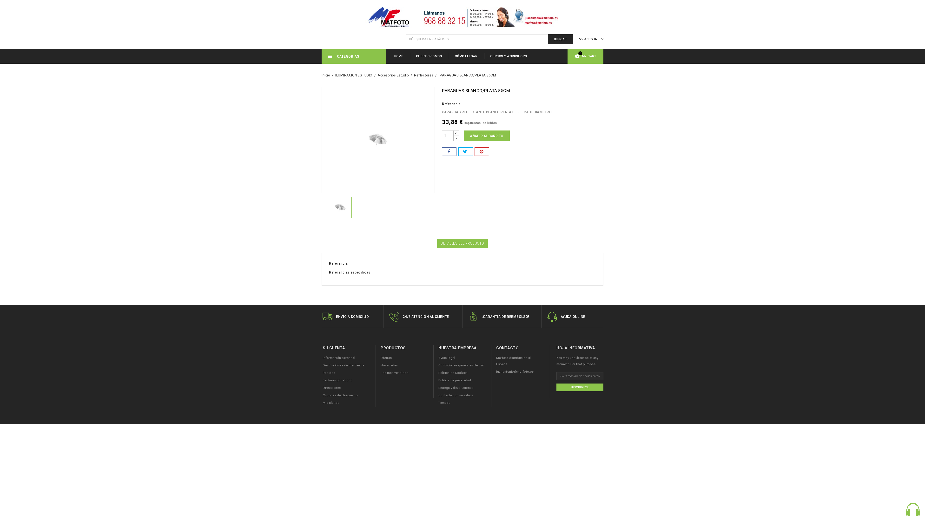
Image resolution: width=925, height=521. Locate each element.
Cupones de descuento (340, 395)
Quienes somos (429, 56)
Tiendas (444, 402)
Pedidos (329, 373)
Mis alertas (331, 402)
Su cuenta (334, 348)
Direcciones (332, 388)
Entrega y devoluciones (455, 388)
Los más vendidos (394, 373)
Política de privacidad (454, 380)
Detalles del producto (462, 243)
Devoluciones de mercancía (343, 365)
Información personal (339, 358)
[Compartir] (449, 152)
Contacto (507, 348)
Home (398, 56)
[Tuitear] (466, 152)
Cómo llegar (466, 56)
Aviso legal (446, 358)
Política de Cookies (453, 373)
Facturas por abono (337, 380)
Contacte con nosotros (455, 395)
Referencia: (452, 104)
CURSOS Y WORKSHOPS (508, 56)
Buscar (560, 39)
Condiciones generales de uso (461, 365)
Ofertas (386, 358)
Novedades (389, 365)
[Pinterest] (482, 152)
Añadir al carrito (486, 136)
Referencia (338, 263)
